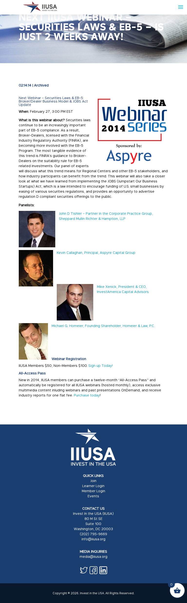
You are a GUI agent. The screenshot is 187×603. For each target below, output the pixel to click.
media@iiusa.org (93, 556)
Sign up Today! (100, 365)
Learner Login (93, 486)
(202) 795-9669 (93, 534)
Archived (41, 85)
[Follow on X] (84, 570)
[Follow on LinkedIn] (103, 570)
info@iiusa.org (93, 539)
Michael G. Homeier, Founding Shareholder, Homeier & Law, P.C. (104, 326)
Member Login (93, 491)
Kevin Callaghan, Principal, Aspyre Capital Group (96, 252)
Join (93, 481)
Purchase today (87, 395)
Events (93, 496)
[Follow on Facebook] (93, 570)
